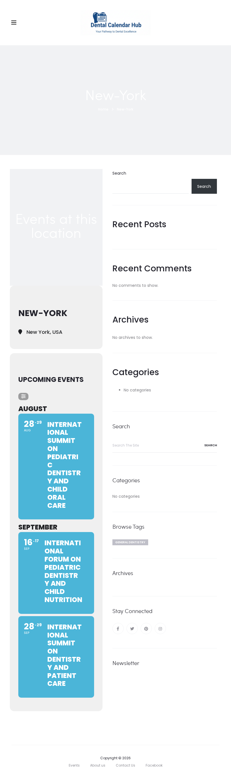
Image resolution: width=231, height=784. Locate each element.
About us (97, 765)
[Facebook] (118, 628)
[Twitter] (132, 628)
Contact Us (125, 765)
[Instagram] (160, 628)
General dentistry (130, 542)
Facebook (154, 765)
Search (119, 173)
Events (74, 765)
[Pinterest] (146, 628)
